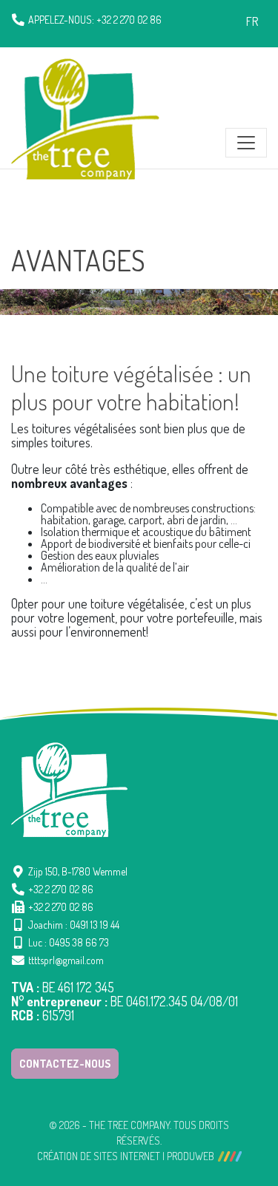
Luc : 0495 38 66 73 (68, 942)
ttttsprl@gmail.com (66, 960)
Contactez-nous (64, 1064)
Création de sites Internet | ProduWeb (125, 1156)
